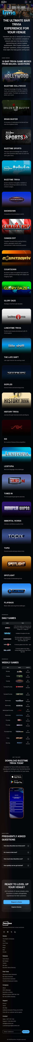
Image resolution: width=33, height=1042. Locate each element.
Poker (4, 945)
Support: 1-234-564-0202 (9, 1021)
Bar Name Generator (8, 976)
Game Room (6, 958)
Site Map (5, 1007)
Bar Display (5, 961)
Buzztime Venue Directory (9, 967)
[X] (11, 932)
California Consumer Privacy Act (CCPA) (13, 1010)
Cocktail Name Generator (9, 978)
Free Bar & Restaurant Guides (10, 981)
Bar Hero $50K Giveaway (9, 996)
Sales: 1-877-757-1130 (8, 1019)
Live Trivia (5, 943)
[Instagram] (4, 932)
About (4, 987)
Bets (4, 949)
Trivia (4, 941)
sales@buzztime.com (8, 1023)
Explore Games (16, 907)
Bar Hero (5, 965)
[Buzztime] (4, 2)
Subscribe (26, 1031)
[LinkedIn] (15, 932)
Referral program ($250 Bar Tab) (11, 994)
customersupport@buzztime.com (11, 1025)
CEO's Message (7, 990)
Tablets (4, 963)
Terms (4, 1005)
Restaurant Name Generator (10, 974)
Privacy (4, 1003)
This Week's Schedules (8, 938)
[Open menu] (30, 2)
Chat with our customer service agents (12, 1012)
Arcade (4, 952)
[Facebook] (7, 932)
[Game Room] (26, 2)
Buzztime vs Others (8, 992)
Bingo (4, 947)
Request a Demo (16, 902)
